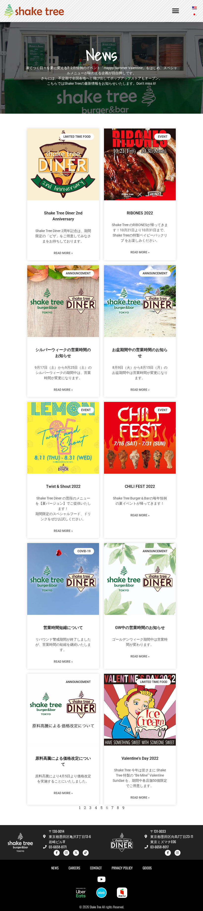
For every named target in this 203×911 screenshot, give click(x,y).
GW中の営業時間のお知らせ (140, 627)
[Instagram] (66, 853)
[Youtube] (101, 879)
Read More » (63, 253)
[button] (175, 11)
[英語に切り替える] (194, 8)
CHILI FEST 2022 (140, 486)
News (55, 867)
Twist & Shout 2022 (63, 486)
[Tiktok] (86, 853)
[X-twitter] (76, 853)
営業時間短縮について (63, 627)
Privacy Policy (122, 867)
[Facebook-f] (57, 853)
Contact (96, 867)
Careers (74, 867)
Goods (147, 867)
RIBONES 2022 (140, 213)
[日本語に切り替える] (194, 14)
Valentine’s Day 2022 (140, 758)
